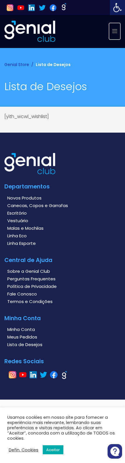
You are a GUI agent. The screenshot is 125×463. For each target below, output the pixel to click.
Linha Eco (17, 236)
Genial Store (16, 64)
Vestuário (17, 221)
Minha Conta (21, 329)
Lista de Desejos (24, 344)
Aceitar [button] (53, 450)
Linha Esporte (21, 243)
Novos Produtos (24, 198)
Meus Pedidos (22, 337)
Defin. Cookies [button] (23, 450)
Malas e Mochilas (25, 228)
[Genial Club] (29, 31)
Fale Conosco (22, 294)
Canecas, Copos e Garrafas (37, 205)
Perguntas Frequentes (31, 279)
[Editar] (7, 127)
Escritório (17, 213)
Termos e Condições (30, 301)
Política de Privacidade (32, 286)
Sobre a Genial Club (28, 271)
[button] (117, 7)
